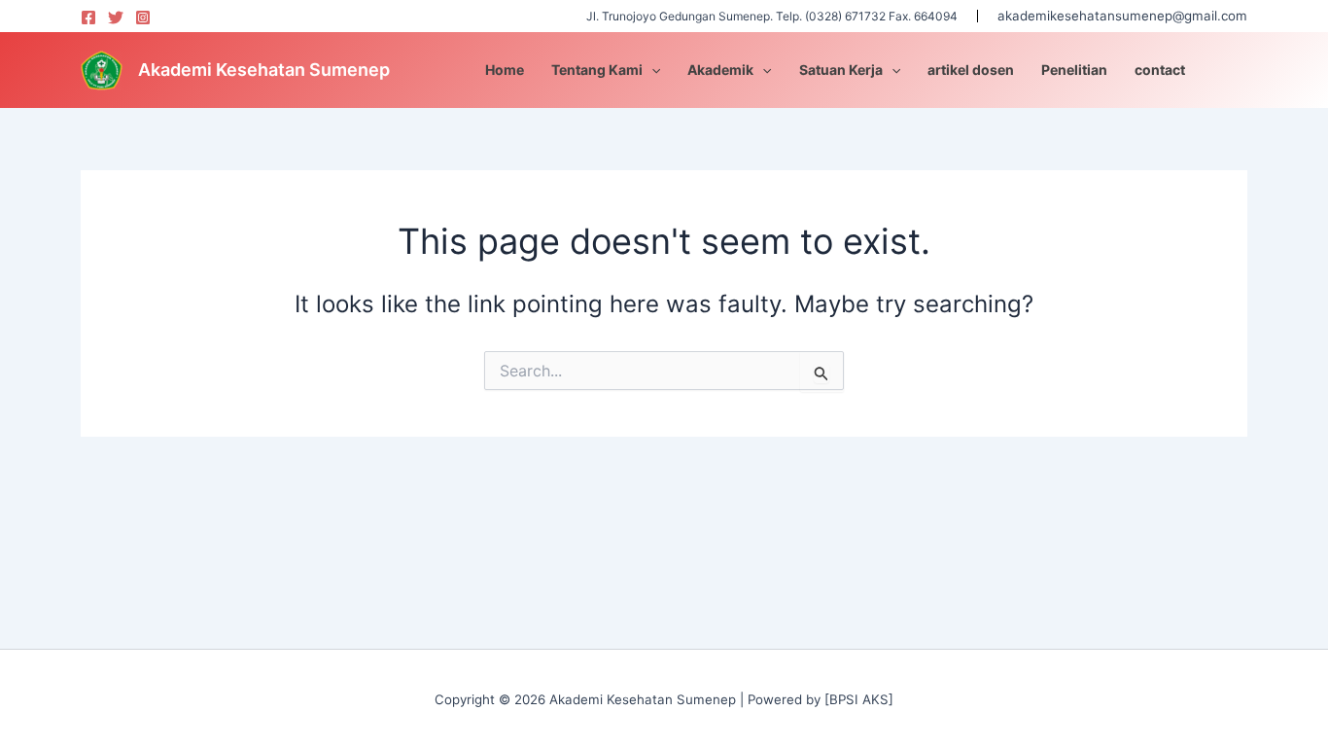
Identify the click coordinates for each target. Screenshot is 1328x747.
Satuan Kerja (841, 69)
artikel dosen (970, 69)
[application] (651, 70)
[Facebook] (88, 17)
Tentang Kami (597, 69)
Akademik (720, 69)
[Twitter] (115, 17)
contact (1160, 69)
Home (504, 69)
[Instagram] (143, 17)
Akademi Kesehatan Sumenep (264, 69)
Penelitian (1074, 69)
